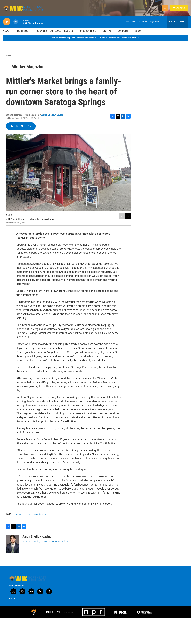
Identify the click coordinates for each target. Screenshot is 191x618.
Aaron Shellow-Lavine (52, 114)
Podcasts (41, 31)
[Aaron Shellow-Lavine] (12, 544)
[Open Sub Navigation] (11, 31)
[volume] (15, 21)
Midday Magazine (27, 66)
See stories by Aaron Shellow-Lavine (45, 541)
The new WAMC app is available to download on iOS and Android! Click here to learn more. (95, 38)
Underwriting (87, 31)
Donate (180, 7)
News (6, 31)
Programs (22, 31)
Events (68, 31)
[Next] (128, 216)
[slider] (20, 21)
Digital (107, 31)
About (138, 31)
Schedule (55, 31)
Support (123, 31)
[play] (6, 21)
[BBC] (60, 612)
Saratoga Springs (37, 514)
